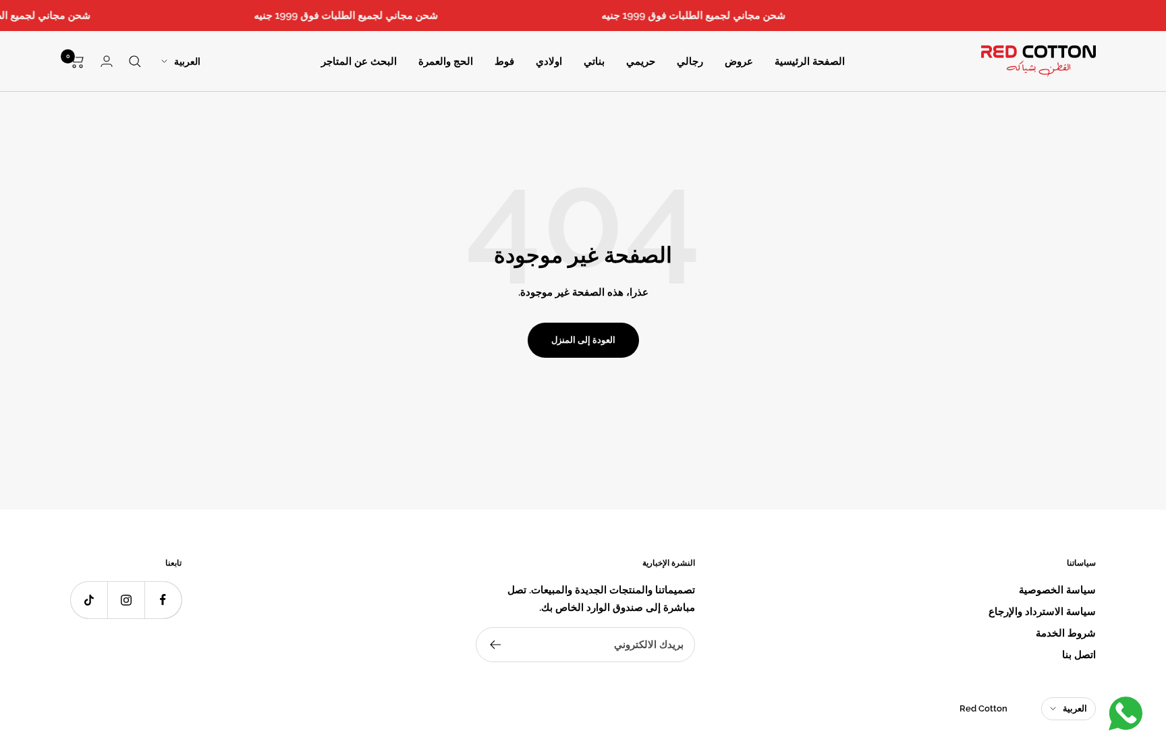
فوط (504, 61)
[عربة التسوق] (77, 61)
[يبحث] (135, 61)
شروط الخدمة (1066, 633)
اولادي (549, 61)
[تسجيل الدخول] (107, 61)
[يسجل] (495, 644)
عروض (739, 61)
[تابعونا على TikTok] (88, 599)
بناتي (594, 61)
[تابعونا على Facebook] (163, 599)
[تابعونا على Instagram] (125, 599)
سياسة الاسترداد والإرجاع (1042, 611)
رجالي (690, 61)
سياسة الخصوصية (1057, 590)
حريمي (640, 61)
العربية (187, 61)
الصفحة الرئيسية (810, 61)
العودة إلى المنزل (583, 340)
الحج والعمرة (445, 61)
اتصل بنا (1079, 655)
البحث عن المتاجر (359, 61)
